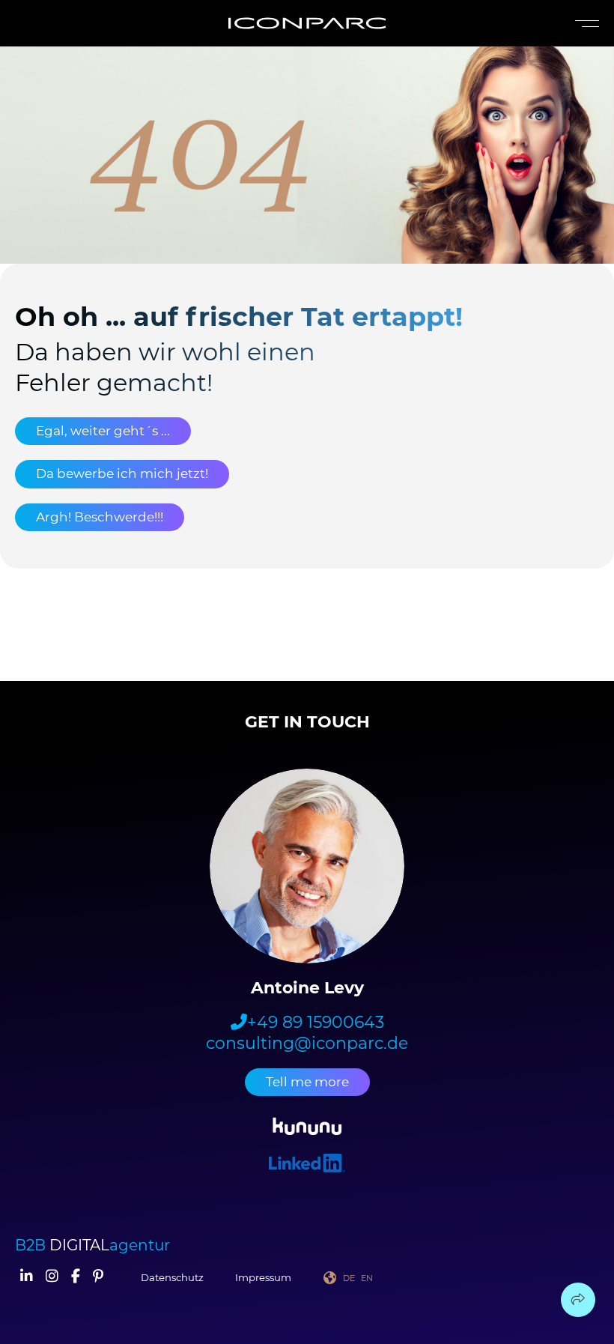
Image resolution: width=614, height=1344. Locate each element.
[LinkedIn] (26, 1277)
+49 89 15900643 (315, 1022)
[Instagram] (52, 1277)
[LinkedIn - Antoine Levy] (307, 1165)
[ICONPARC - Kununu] (307, 1128)
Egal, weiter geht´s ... (103, 430)
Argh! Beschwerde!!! (99, 516)
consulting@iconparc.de (307, 1043)
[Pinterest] (98, 1277)
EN (367, 1278)
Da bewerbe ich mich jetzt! (122, 473)
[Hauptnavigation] (584, 23)
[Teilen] (578, 1300)
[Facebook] (75, 1277)
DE (349, 1278)
